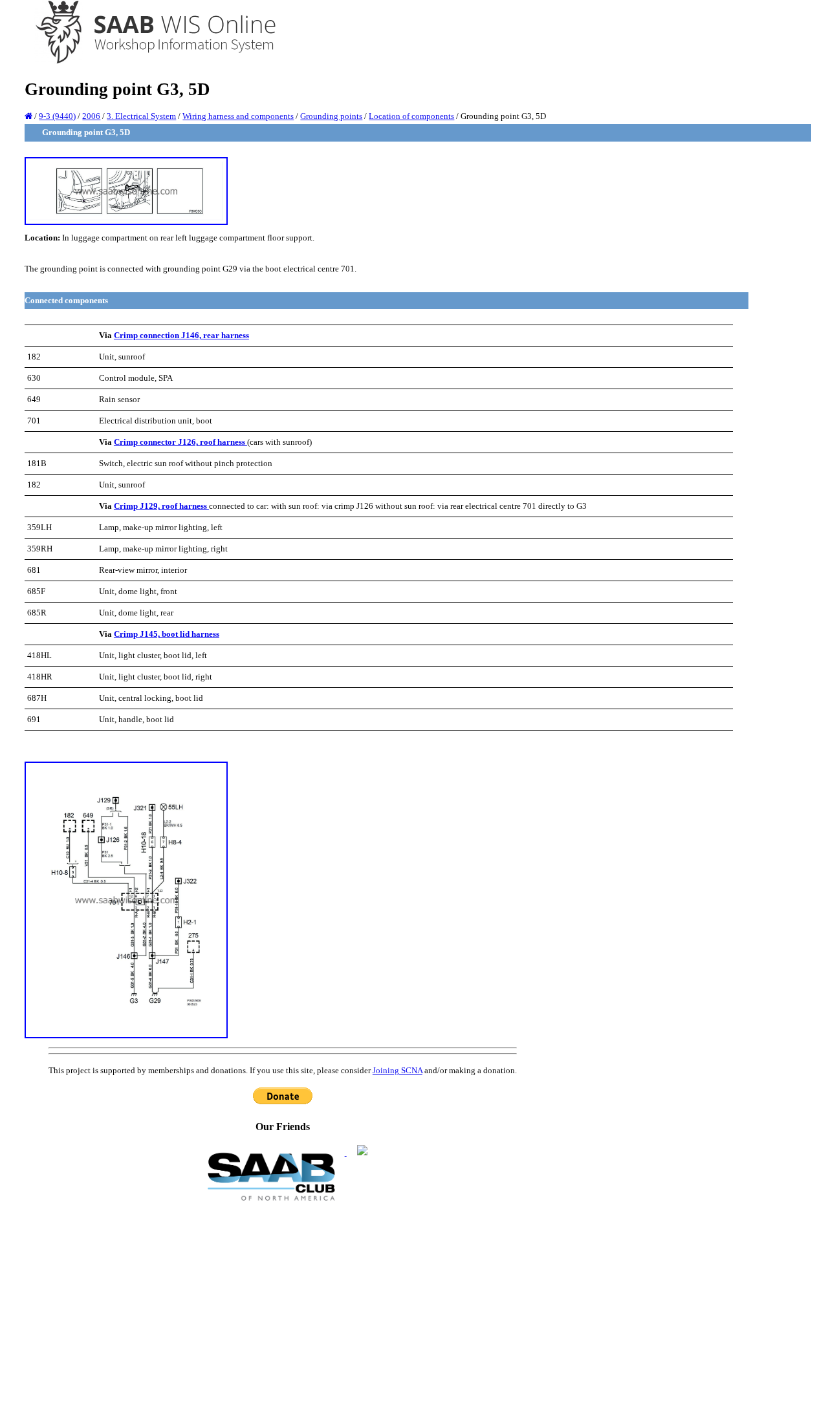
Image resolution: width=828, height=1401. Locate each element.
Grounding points (331, 116)
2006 (91, 116)
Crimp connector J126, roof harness (180, 442)
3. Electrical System (141, 116)
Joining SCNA (397, 1070)
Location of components (411, 116)
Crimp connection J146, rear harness (181, 335)
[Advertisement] (283, 1300)
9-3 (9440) (57, 116)
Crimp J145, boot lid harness (166, 634)
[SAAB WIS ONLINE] (146, 62)
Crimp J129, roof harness (161, 506)
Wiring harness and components (238, 116)
